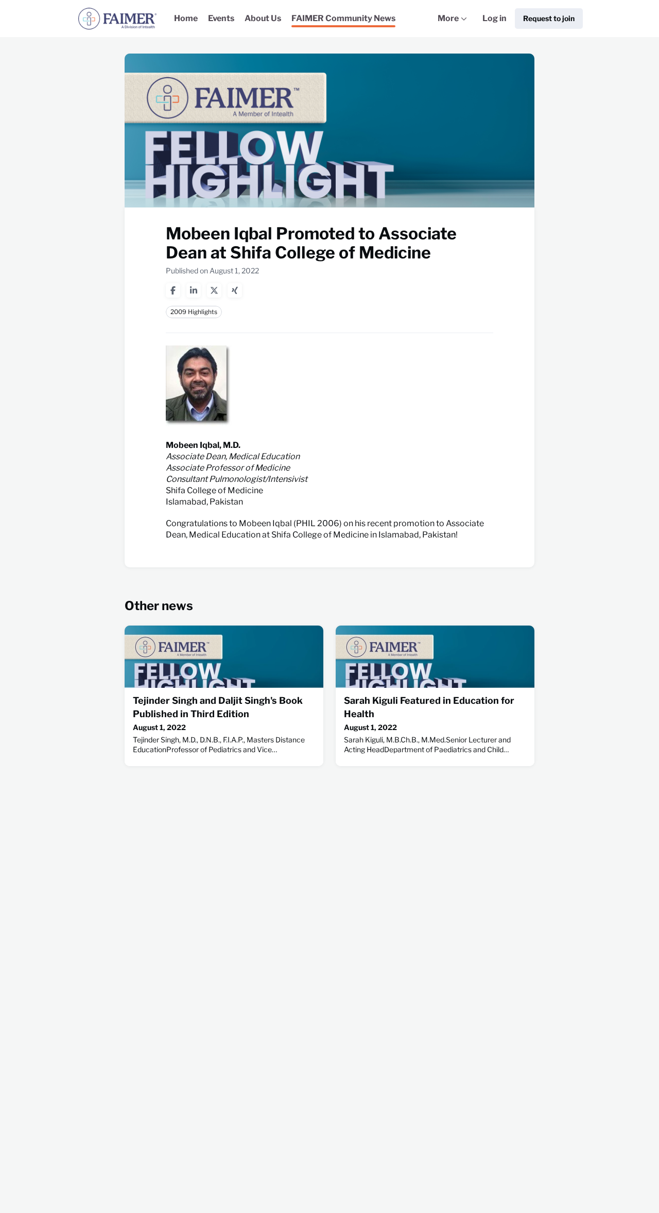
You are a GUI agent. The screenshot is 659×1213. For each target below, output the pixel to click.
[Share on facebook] (173, 290)
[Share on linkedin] (193, 290)
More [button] (454, 25)
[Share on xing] (235, 290)
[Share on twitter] (214, 290)
